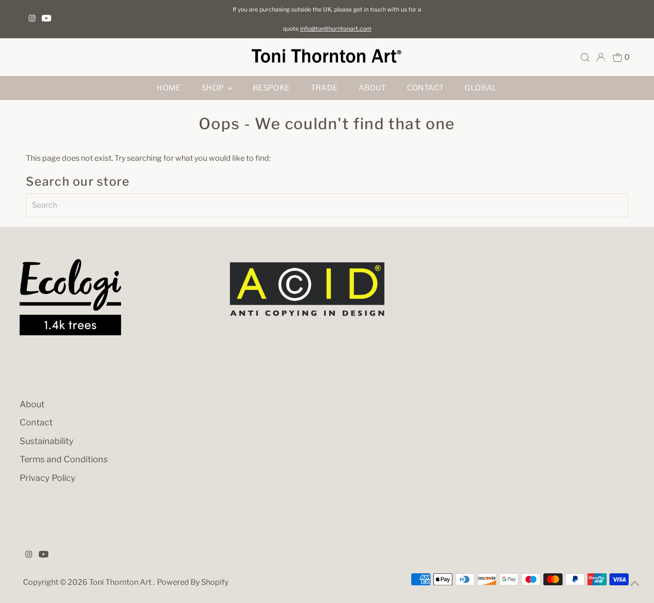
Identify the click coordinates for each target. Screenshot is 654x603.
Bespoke (271, 87)
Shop (214, 87)
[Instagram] (32, 19)
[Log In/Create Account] (601, 57)
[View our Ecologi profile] (70, 297)
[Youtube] (46, 19)
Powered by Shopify (192, 582)
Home (169, 87)
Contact (425, 87)
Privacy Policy (48, 478)
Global (480, 87)
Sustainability (47, 441)
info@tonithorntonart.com (336, 28)
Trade (324, 87)
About (372, 87)
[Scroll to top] (634, 583)
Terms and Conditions (64, 459)
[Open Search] (585, 57)
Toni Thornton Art (121, 582)
